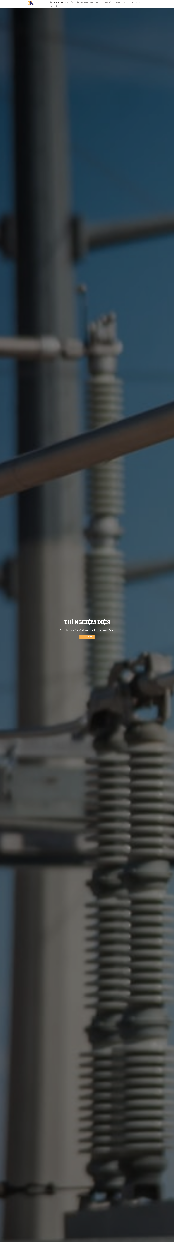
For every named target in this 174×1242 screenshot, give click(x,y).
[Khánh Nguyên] (37, 4)
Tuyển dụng (135, 2)
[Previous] (6, 629)
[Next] (168, 629)
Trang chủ (58, 2)
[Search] (51, 2)
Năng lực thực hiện (104, 2)
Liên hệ (54, 6)
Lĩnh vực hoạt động (85, 2)
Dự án (118, 2)
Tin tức (125, 2)
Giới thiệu (69, 2)
